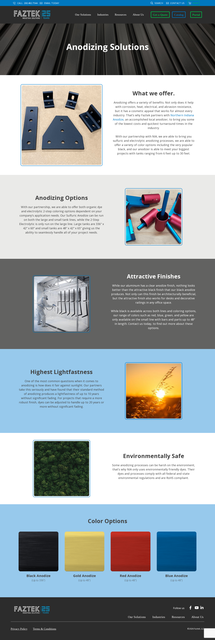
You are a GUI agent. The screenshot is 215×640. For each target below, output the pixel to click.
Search (159, 3)
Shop (195, 3)
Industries (102, 14)
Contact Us (177, 3)
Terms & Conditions (44, 628)
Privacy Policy (19, 628)
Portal (196, 14)
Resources (120, 14)
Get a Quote (160, 14)
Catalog (179, 14)
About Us (138, 14)
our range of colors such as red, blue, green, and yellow (151, 315)
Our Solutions (83, 14)
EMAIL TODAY (52, 3)
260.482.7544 (30, 3)
